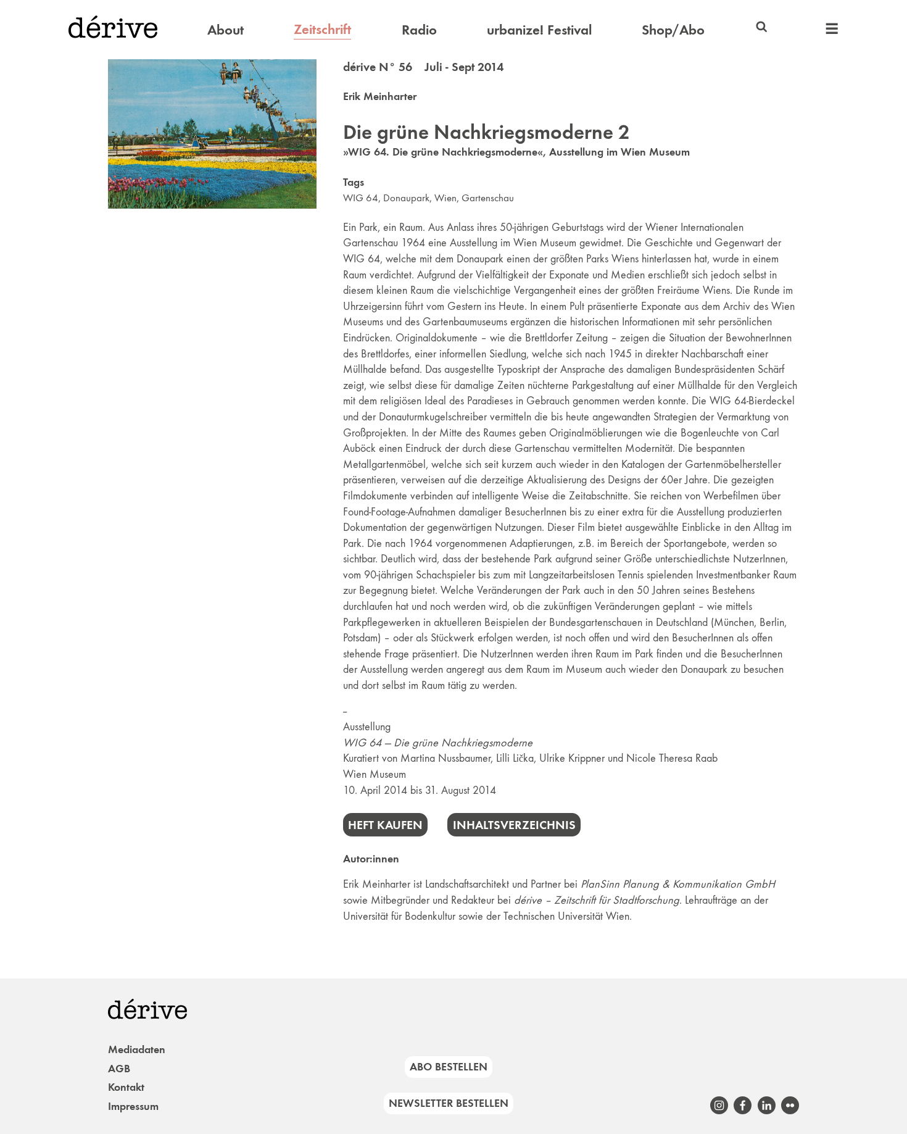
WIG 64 (360, 198)
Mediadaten (136, 1049)
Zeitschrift (322, 29)
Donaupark (406, 198)
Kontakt (126, 1087)
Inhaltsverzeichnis (514, 824)
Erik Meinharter (379, 96)
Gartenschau (488, 198)
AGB (119, 1068)
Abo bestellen (448, 1067)
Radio (419, 29)
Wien (445, 198)
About (225, 29)
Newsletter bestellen (448, 1103)
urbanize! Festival (539, 29)
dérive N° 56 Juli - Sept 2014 (423, 66)
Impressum (133, 1106)
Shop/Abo (673, 29)
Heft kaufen (385, 824)
